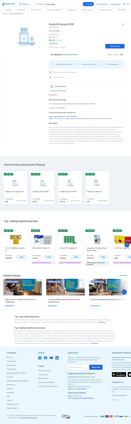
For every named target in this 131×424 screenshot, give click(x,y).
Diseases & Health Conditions (16, 373)
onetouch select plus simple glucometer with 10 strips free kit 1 (93, 338)
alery (57, 322)
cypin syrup (51, 322)
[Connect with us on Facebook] (45, 358)
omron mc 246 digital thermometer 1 (28, 338)
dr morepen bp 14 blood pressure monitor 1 (64, 331)
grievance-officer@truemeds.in (83, 398)
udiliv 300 (24, 320)
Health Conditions (36, 10)
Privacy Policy (42, 374)
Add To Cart (115, 46)
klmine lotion (35, 322)
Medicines (8, 10)
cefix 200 (85, 322)
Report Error (53, 95)
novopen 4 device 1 (66, 343)
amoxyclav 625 (72, 320)
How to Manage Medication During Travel (107, 299)
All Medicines (11, 385)
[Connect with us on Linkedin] (57, 358)
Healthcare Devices (87, 10)
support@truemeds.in (57, 116)
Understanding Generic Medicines (18, 381)
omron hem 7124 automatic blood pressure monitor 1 (61, 336)
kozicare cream (75, 322)
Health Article (11, 361)
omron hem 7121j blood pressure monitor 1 (89, 341)
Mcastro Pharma (54, 27)
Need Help (10, 392)
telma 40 (17, 320)
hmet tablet (92, 320)
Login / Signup (115, 4)
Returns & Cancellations (46, 382)
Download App (102, 4)
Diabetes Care (72, 10)
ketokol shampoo (103, 320)
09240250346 (71, 116)
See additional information (28, 418)
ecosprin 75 (62, 320)
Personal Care (21, 10)
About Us (10, 357)
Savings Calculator (13, 404)
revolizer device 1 (86, 336)
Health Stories (11, 365)
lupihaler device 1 (36, 336)
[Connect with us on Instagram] (39, 358)
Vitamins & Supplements (54, 10)
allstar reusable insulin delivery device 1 (62, 341)
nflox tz (27, 322)
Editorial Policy (43, 378)
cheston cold (40, 320)
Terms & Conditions (44, 371)
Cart (127, 4)
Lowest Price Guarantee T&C (48, 386)
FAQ (8, 396)
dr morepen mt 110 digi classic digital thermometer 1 (31, 331)
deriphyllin (92, 322)
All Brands (10, 389)
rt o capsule (83, 320)
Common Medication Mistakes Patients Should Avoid (64, 300)
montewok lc (19, 322)
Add (21, 257)
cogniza (32, 320)
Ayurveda (10, 377)
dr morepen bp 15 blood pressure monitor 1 (56, 338)
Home (5, 13)
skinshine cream (51, 320)
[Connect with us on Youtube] (51, 358)
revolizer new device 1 (81, 343)
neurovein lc (64, 322)
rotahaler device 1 (86, 331)
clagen (43, 322)
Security (9, 400)
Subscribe (96, 367)
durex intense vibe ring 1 (51, 343)
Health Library (11, 369)
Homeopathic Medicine (105, 10)
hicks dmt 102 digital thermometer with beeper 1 (31, 341)
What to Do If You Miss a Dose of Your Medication (20, 300)
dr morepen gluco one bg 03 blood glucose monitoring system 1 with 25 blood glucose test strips (73, 333)
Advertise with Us (12, 408)
